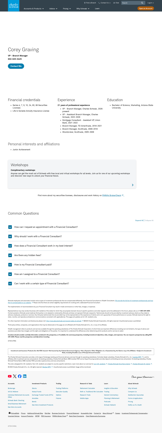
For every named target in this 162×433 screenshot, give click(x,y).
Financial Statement (73, 413)
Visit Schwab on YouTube (10, 376)
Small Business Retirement (17, 404)
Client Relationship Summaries (95, 416)
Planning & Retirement (111, 398)
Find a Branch (91, 3)
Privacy (23, 413)
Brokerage (11, 388)
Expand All (139, 220)
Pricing (130, 401)
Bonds (34, 401)
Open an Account (146, 8)
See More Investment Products (42, 405)
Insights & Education (111, 388)
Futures (58, 398)
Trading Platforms (62, 388)
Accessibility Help (86, 413)
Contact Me (16, 66)
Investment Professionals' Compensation (135, 413)
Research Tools (85, 395)
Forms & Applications (135, 398)
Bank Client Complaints (76, 416)
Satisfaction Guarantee (136, 395)
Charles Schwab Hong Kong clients (119, 364)
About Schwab (107, 413)
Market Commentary (111, 395)
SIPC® (37, 416)
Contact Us (97, 413)
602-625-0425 (15, 59)
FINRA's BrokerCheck (111, 195)
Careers (117, 413)
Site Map (47, 413)
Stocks (34, 388)
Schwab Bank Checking (16, 400)
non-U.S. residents (99, 364)
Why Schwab (132, 388)
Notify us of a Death (135, 405)
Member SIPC (46, 367)
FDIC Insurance (46, 416)
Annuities (35, 398)
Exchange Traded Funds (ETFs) (42, 395)
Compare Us (132, 392)
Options (58, 395)
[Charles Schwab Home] (13, 5)
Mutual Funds (36, 392)
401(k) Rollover (13, 392)
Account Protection (27, 416)
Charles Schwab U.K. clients (141, 364)
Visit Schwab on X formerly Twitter (14, 376)
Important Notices (13, 416)
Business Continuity (58, 413)
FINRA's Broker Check (59, 416)
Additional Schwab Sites (35, 413)
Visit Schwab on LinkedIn (25, 376)
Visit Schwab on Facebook (19, 376)
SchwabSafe (15, 413)
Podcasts (107, 401)
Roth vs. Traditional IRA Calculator (91, 392)
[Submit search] (142, 3)
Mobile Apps (84, 398)
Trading (106, 392)
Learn (97, 8)
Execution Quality (62, 392)
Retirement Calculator (87, 388)
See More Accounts (14, 407)
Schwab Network (110, 405)
